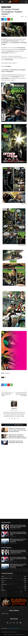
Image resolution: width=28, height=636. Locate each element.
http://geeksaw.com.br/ (14, 410)
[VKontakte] (20, 622)
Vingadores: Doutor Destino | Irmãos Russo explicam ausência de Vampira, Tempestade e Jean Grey (18, 526)
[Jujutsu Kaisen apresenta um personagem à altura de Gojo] (4, 442)
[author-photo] (14, 406)
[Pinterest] (8, 19)
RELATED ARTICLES (9, 424)
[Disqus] (14, 466)
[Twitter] (5, 19)
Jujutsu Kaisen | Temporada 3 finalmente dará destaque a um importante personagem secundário (17, 436)
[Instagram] (13, 418)
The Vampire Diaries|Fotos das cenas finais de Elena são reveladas (21, 394)
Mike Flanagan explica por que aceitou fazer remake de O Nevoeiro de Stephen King (18, 540)
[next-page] (4, 447)
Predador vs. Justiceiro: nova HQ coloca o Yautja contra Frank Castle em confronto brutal (17, 430)
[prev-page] (2, 447)
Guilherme (4, 16)
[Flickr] (14, 622)
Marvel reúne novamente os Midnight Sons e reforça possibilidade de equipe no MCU (18, 533)
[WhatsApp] (11, 19)
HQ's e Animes (7, 5)
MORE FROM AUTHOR (18, 424)
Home (2, 5)
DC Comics (13, 5)
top (5, 377)
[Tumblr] (15, 418)
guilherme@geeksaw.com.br (13, 628)
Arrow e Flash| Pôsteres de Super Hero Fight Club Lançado (7, 394)
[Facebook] (2, 19)
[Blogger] (7, 622)
